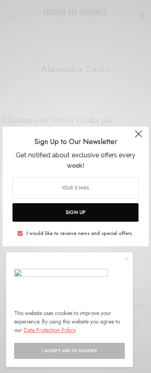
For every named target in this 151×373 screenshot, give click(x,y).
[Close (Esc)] (138, 137)
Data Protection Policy (49, 330)
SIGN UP (76, 212)
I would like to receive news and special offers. (80, 233)
